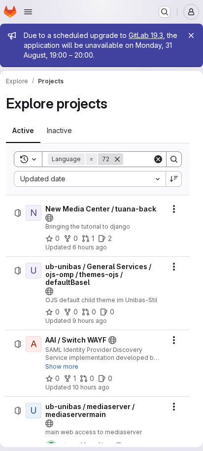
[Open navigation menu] (28, 12)
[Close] (191, 35)
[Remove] (117, 159)
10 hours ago (90, 387)
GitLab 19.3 (146, 35)
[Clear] (158, 159)
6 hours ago (89, 247)
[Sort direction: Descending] (174, 179)
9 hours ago (89, 320)
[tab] (23, 130)
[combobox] (90, 179)
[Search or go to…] (164, 12)
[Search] (174, 159)
